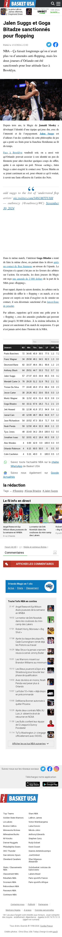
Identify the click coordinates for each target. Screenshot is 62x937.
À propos (27, 910)
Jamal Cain (9, 415)
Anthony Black (10, 370)
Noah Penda (9, 426)
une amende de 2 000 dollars (27, 278)
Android (50, 784)
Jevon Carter (10, 393)
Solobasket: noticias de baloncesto (40, 868)
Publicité (31, 904)
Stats (20, 588)
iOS (33, 784)
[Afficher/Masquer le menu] (58, 4)
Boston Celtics (10, 826)
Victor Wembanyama (38, 822)
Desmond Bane (11, 365)
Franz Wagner (10, 359)
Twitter (49, 45)
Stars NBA (33, 813)
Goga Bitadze (10, 404)
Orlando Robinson (12, 448)
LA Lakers (7, 822)
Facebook (56, 45)
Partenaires (43, 904)
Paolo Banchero (11, 353)
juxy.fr (55, 932)
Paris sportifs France (38, 878)
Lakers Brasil (34, 874)
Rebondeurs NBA (11, 886)
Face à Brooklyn (12, 152)
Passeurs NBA (9, 890)
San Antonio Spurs (12, 855)
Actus (11, 588)
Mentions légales (13, 910)
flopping (18, 491)
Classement (32, 588)
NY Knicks (7, 838)
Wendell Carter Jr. (12, 381)
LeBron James (35, 818)
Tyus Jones (9, 432)
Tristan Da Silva (11, 387)
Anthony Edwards (37, 834)
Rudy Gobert (34, 842)
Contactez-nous (17, 904)
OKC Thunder (9, 851)
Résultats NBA (9, 878)
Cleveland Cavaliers (12, 859)
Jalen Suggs (9, 376)
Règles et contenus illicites (35, 547)
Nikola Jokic (34, 830)
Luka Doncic (34, 826)
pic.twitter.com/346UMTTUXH (33, 198)
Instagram (56, 769)
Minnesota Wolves (11, 830)
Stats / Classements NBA (12, 868)
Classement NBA (10, 874)
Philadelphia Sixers (12, 847)
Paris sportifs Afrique (38, 882)
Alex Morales (10, 443)
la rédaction (14, 485)
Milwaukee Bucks (11, 834)
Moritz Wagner (10, 398)
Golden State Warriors (13, 818)
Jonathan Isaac (11, 437)
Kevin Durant (34, 847)
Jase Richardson (11, 420)
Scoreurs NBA (9, 882)
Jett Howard (9, 409)
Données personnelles (44, 910)
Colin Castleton (11, 454)
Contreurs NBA (10, 894)
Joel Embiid (34, 855)
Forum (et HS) (11, 547)
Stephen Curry (35, 838)
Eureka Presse (46, 926)
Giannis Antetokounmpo (40, 851)
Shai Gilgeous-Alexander (35, 860)
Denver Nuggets (10, 842)
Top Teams (8, 813)
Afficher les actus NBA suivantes (29, 743)
